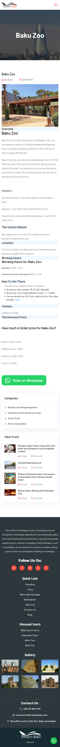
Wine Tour (30, 640)
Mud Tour (30, 645)
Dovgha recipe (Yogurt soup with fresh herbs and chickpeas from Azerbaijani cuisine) (36, 448)
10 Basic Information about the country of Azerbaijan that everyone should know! (36, 477)
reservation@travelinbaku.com (31, 715)
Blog (30, 614)
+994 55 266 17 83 (31, 708)
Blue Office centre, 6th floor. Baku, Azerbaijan (33, 721)
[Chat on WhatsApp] (24, 380)
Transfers (30, 584)
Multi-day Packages (30, 594)
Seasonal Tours (30, 635)
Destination (30, 599)
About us (30, 604)
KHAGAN (30, 742)
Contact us (30, 609)
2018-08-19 (27, 79)
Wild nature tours (30, 630)
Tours (30, 589)
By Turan (8, 79)
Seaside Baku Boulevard (29, 463)
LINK (17, 299)
